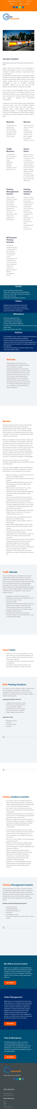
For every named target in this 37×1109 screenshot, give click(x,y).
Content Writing (8, 1107)
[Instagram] (23, 1079)
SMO (5, 1103)
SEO (5, 1101)
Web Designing (8, 1093)
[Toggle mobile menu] (33, 15)
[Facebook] (14, 1079)
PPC (5, 1105)
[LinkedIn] (17, 1079)
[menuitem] (13, 1)
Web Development (9, 1095)
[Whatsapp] (20, 1079)
